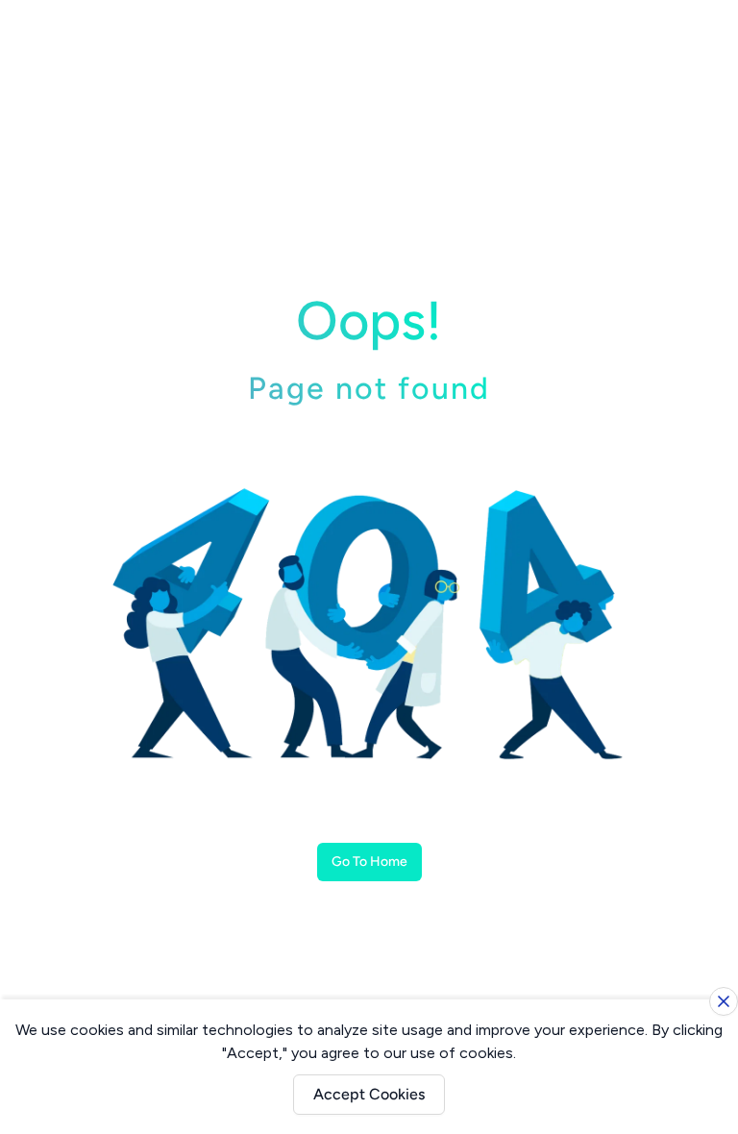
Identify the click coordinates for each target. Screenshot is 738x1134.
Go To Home (369, 861)
